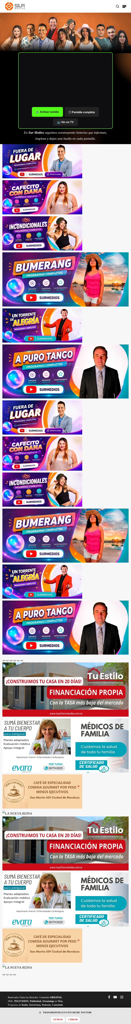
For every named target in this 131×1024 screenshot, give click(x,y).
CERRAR (73, 1019)
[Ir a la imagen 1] (3, 660)
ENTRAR (58, 1019)
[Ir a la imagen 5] (18, 660)
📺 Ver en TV (65, 122)
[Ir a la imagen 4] (14, 660)
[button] (124, 6)
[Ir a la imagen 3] (11, 660)
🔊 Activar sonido (47, 111)
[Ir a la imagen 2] (7, 660)
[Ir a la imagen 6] (21, 660)
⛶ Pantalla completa (82, 112)
